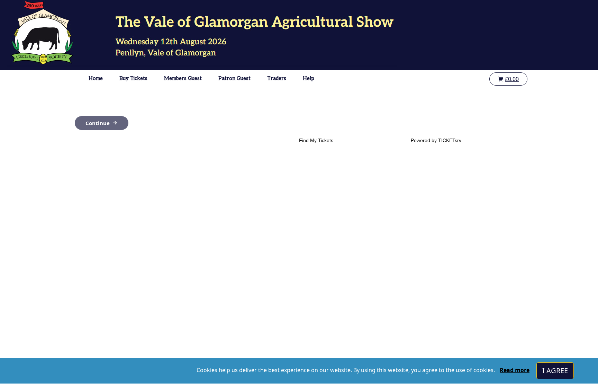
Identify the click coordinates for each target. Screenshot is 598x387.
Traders (276, 78)
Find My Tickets (316, 140)
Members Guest (183, 78)
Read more (514, 370)
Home (96, 78)
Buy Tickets (133, 78)
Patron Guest (234, 78)
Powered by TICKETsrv (436, 140)
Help (308, 78)
